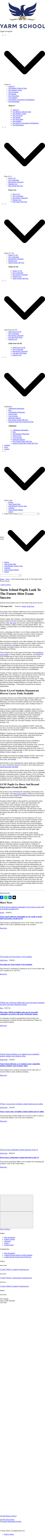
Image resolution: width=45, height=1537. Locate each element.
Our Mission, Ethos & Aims (17, 88)
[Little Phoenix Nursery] (8, 1516)
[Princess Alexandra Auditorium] (22, 1512)
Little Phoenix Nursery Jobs (17, 506)
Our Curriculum (13, 180)
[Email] (14, 897)
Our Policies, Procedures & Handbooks (21, 100)
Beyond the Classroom (15, 182)
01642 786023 (5, 1269)
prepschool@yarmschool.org (22, 1278)
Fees (9, 410)
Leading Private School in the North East (17, 1257)
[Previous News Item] (16, 1203)
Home (2, 579)
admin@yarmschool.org (20, 1269)
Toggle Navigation (6, 31)
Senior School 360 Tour (16, 263)
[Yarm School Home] (22, 27)
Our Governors (13, 92)
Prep (1, 1008)
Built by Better (9, 1534)
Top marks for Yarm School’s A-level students (16, 964)
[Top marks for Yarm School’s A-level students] (16, 957)
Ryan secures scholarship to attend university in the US (19, 1157)
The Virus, (13, 623)
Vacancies (7, 1241)
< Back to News (5, 585)
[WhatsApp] (6, 897)
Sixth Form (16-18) (14, 332)
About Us (11, 86)
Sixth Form (30, 606)
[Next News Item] (16, 1220)
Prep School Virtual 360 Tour (18, 420)
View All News (5, 1229)
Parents (10, 502)
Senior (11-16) (13, 255)
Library (10, 512)
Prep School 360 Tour (15, 186)
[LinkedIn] (10, 897)
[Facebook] (1, 897)
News (8, 579)
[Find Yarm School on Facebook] (22, 1448)
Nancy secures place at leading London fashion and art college (22, 1111)
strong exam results (19, 793)
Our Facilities (12, 98)
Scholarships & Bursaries (16, 412)
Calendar (11, 508)
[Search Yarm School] (38, 514)
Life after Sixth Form (15, 337)
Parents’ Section (9, 1239)
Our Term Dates (13, 96)
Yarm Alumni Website (15, 510)
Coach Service (13, 416)
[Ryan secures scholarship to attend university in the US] (19, 1150)
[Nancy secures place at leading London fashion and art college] (21, 1104)
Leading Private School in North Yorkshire (18, 1255)
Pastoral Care (12, 184)
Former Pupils (9, 1245)
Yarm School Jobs (14, 504)
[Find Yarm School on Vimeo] (22, 1350)
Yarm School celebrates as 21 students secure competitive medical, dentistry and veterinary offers (20, 1065)
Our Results (12, 94)
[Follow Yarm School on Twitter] (22, 1396)
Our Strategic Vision (15, 90)
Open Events (12, 414)
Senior (24, 606)
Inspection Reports (14, 418)
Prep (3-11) (12, 178)
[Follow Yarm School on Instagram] (22, 1494)
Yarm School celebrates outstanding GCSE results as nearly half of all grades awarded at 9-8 (21, 917)
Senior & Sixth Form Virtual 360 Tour (21, 422)
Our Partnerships (13, 101)
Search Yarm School (11, 514)
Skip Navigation (9, 1237)
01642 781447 (5, 1278)
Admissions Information (16, 408)
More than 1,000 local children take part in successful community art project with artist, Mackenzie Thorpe (19, 1013)
